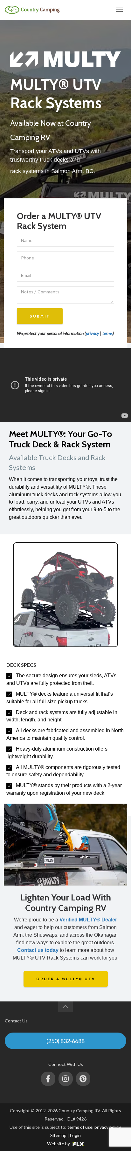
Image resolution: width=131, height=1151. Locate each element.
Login (75, 1135)
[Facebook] (48, 1079)
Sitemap (58, 1135)
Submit (40, 316)
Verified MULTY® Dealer (88, 919)
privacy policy (107, 1127)
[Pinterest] (83, 1079)
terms (107, 333)
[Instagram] (66, 1079)
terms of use (80, 1127)
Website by (59, 1143)
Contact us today (38, 950)
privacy (92, 333)
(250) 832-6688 (95, 9)
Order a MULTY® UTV (65, 978)
